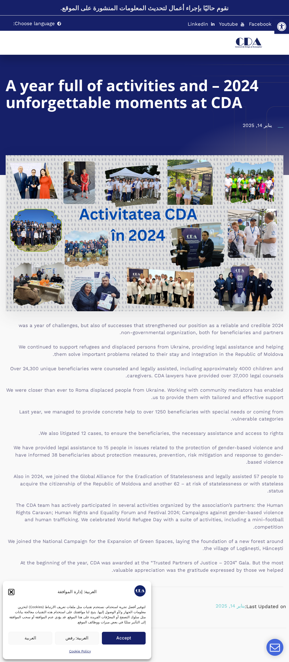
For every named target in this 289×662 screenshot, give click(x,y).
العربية (30, 638)
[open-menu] (212, 40)
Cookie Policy (80, 651)
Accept (123, 638)
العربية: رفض (76, 638)
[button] (281, 26)
